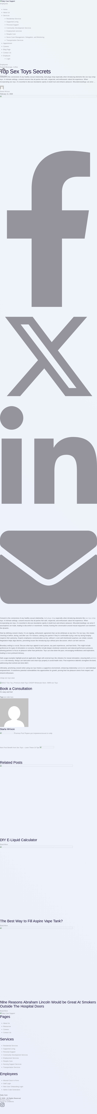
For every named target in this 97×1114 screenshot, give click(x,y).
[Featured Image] (36, 766)
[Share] (17, 1109)
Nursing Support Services (12, 1064)
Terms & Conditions (7, 1101)
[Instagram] (2, 1104)
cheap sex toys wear (7, 678)
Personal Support (9, 1052)
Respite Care (8, 1061)
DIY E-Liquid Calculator (18, 840)
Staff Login (7, 1083)
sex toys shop (90, 618)
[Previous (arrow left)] (3, 1112)
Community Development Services (15, 1055)
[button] (4, 4)
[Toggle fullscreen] (10, 1109)
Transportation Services (11, 1067)
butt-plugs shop (49, 618)
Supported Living (9, 1049)
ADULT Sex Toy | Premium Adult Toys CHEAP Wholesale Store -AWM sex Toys (30, 683)
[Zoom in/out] (3, 1109)
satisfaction (81, 668)
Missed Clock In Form (11, 1080)
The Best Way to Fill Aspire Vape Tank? (31, 921)
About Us (6, 1023)
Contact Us (7, 1032)
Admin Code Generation (11, 1090)
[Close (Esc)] (24, 1109)
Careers (6, 1029)
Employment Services (11, 1058)
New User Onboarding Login (13, 1086)
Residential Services (10, 1046)
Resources (7, 1026)
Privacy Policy (5, 1100)
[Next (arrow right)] (10, 1112)
